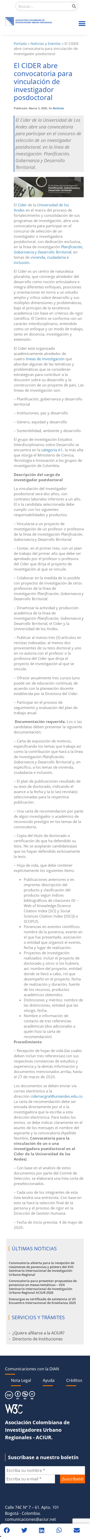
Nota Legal (21, 1380)
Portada (20, 43)
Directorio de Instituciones (37, 1339)
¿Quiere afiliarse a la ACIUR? (38, 1333)
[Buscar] (74, 6)
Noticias (58, 108)
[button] (82, 23)
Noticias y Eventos (45, 43)
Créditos (74, 1380)
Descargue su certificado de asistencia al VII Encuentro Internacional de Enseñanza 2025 (42, 1301)
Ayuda (48, 1380)
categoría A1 (52, 449)
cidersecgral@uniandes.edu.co (56, 1096)
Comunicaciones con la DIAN (32, 1369)
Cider (22, 204)
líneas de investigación (45, 358)
